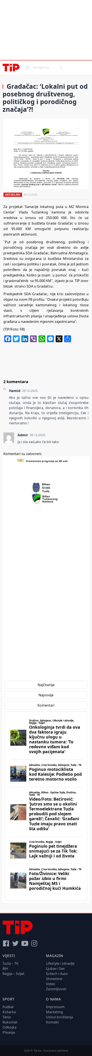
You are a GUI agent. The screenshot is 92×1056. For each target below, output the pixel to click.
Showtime (54, 978)
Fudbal (8, 1006)
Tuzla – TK (10, 963)
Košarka (9, 1012)
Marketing (54, 1012)
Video (50, 984)
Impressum (55, 1006)
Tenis (7, 1017)
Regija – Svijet (13, 973)
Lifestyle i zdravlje (60, 963)
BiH (5, 968)
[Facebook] (6, 943)
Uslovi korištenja (59, 1017)
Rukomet (10, 1022)
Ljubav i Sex (55, 968)
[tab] (46, 685)
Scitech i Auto (57, 973)
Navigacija (37, 67)
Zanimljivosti (56, 989)
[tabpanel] (46, 806)
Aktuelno (12, 194)
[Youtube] (24, 943)
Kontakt (52, 1022)
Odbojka (9, 1027)
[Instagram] (34, 943)
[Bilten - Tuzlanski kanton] (46, 498)
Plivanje (9, 1032)
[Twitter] (15, 943)
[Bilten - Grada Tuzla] (46, 487)
